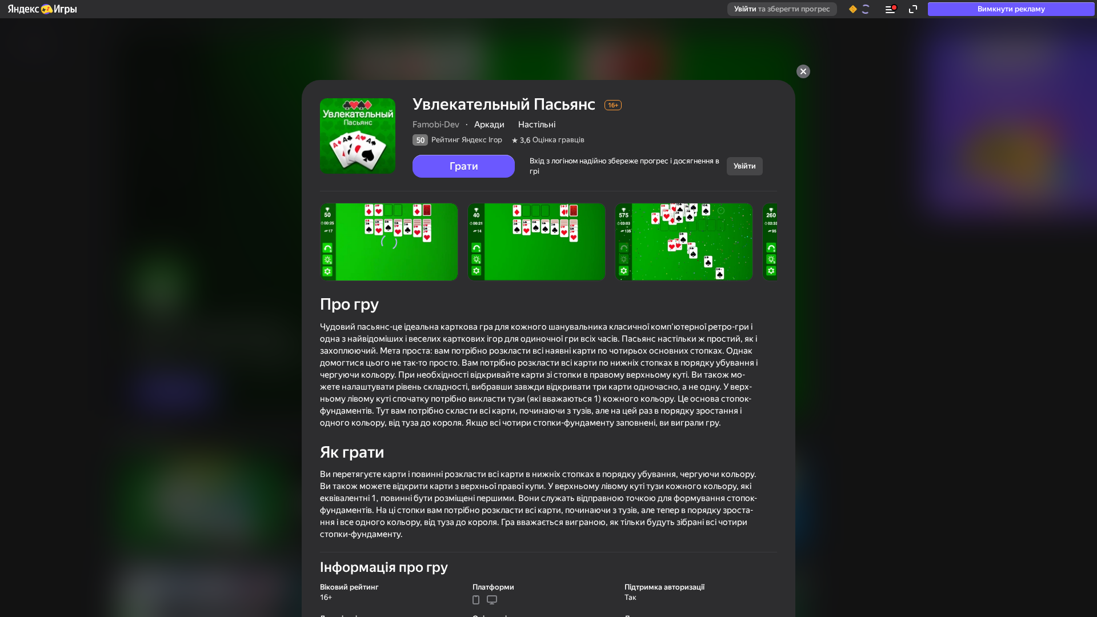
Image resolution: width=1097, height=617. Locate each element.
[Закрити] (803, 71)
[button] (41, 9)
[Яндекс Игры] (41, 9)
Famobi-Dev (436, 124)
